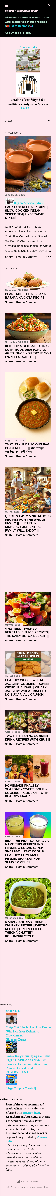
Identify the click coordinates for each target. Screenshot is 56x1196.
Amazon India (28, 47)
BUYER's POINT (17, 1072)
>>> (48, 256)
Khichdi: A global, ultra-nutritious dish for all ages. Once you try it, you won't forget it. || (28, 351)
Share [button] (9, 256)
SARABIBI (13, 1011)
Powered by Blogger (30, 1181)
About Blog (13, 33)
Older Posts (44, 954)
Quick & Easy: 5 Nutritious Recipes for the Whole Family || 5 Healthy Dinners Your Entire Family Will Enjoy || (28, 523)
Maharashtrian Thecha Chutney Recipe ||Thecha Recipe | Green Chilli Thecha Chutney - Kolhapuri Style (26, 929)
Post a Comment (27, 256)
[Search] (49, 5)
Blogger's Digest (16, 1039)
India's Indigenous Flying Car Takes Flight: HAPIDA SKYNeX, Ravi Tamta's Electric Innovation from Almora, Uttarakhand (28, 1062)
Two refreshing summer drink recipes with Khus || (27, 737)
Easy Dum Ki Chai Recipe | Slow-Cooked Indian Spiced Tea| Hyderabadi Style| (26, 212)
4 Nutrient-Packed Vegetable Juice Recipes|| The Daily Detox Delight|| (27, 632)
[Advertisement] (28, 564)
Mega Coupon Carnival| (21, 1088)
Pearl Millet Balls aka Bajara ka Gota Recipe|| (25, 295)
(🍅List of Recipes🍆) (19, 26)
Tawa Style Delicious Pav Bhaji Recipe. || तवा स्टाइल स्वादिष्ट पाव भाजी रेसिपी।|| (27, 448)
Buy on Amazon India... (28, 203)
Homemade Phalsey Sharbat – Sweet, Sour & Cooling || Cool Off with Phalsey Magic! (26, 791)
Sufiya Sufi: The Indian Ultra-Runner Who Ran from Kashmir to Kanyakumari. (29, 1031)
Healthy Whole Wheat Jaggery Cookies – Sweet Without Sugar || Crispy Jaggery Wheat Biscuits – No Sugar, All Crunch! (27, 687)
